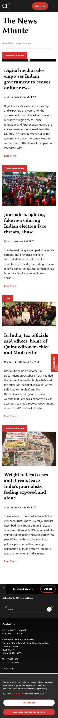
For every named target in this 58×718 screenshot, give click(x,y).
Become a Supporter (23, 588)
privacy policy (18, 694)
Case (8, 298)
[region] (29, 695)
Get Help (40, 6)
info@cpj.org (8, 668)
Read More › (10, 156)
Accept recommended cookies (29, 712)
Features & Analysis (15, 55)
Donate (48, 588)
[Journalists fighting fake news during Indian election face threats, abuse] (29, 189)
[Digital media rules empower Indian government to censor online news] (29, 60)
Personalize (29, 703)
